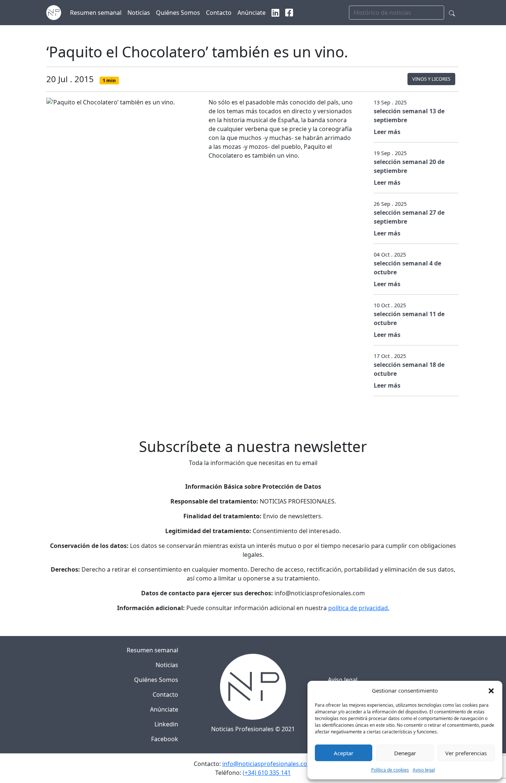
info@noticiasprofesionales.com (267, 764)
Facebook (164, 739)
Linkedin (166, 724)
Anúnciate (164, 709)
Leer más (387, 132)
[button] (491, 690)
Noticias (167, 665)
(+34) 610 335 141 (267, 773)
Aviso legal (424, 770)
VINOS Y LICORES (431, 79)
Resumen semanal (152, 650)
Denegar (405, 753)
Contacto (165, 694)
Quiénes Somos (156, 680)
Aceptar (343, 753)
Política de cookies (390, 770)
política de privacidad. (358, 608)
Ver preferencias (466, 753)
